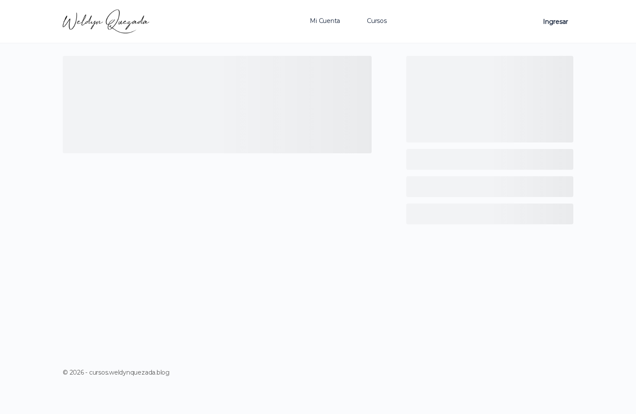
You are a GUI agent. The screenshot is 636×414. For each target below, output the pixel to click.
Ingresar (555, 22)
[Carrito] (529, 21)
